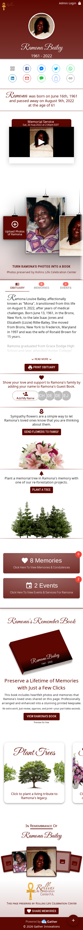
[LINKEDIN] (12, 78)
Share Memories (43, 911)
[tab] (17, 286)
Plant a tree (41, 489)
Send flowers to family (41, 431)
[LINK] (70, 78)
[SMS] (41, 78)
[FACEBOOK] (27, 69)
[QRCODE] (12, 69)
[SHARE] (56, 78)
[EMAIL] (27, 78)
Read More (41, 359)
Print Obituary (44, 367)
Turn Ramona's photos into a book (41, 266)
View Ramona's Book (41, 716)
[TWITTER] (56, 69)
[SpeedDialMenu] (73, 920)
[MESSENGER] (41, 69)
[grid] (41, 226)
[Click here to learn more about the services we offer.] (41, 891)
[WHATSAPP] (70, 69)
